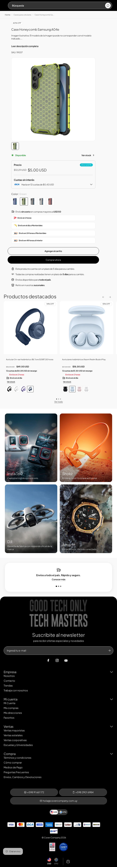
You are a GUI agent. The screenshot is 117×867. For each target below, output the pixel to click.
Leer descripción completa (24, 46)
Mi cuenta (10, 699)
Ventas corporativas (15, 740)
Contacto (9, 680)
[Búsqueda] (108, 5)
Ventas (8, 726)
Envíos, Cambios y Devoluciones (22, 777)
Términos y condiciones (17, 757)
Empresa (10, 672)
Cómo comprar (13, 762)
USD (49, 863)
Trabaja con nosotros (16, 690)
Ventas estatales (13, 735)
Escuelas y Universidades (18, 744)
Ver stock (86, 155)
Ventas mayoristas (14, 730)
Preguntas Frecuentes (16, 772)
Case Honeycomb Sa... (44, 15)
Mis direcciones (13, 712)
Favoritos (9, 717)
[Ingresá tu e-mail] (109, 650)
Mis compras (11, 708)
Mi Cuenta (9, 703)
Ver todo (58, 401)
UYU (56, 863)
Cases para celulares (22, 15)
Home (7, 15)
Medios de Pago (13, 767)
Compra (10, 754)
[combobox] (58, 5)
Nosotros (9, 675)
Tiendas (8, 685)
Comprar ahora (53, 259)
